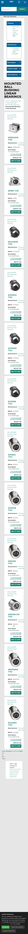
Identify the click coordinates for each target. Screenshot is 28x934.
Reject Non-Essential (17, 927)
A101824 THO (12, 456)
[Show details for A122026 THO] (14, 498)
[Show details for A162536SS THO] (14, 660)
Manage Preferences (8, 931)
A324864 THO (12, 724)
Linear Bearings (11, 103)
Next (21, 751)
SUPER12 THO (12, 296)
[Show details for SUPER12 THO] (14, 285)
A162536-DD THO (14, 615)
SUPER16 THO (12, 349)
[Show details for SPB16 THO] (14, 181)
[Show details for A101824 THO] (14, 445)
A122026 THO (12, 509)
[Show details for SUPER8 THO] (14, 392)
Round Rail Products (12, 104)
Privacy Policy (6, 924)
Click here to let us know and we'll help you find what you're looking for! (15, 772)
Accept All (5, 927)
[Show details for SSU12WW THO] (14, 232)
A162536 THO (12, 562)
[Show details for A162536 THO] (14, 551)
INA (14, 53)
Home (7, 101)
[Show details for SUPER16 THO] (14, 338)
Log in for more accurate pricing (15, 155)
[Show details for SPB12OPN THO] (14, 128)
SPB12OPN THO (13, 138)
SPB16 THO (13, 191)
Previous (9, 751)
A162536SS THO (13, 670)
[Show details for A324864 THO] (14, 713)
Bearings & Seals (16, 101)
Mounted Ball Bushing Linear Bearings (16, 30)
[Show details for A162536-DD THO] (14, 605)
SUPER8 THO (12, 402)
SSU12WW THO (13, 243)
